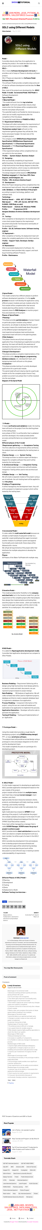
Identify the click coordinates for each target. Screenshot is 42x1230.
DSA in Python (7, 1173)
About (22, 1218)
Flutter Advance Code (27, 1176)
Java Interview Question (9, 1183)
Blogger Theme (14, 1221)
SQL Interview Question (24, 1193)
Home (3, 23)
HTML (5, 1180)
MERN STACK (6, 1187)
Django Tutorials (7, 1176)
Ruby (14, 1193)
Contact (31, 1218)
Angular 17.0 (6, 1170)
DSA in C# (32, 1170)
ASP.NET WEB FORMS (27, 1163)
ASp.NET (5, 1166)
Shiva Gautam (6, 31)
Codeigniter (24, 1170)
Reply (9, 1080)
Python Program (24, 1190)
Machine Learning (18, 1187)
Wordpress (29, 1197)
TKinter (36, 1193)
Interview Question (22, 1180)
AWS (12, 1166)
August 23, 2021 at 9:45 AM (14, 987)
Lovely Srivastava (14, 985)
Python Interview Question (10, 1190)
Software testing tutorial (13, 23)
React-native (6, 1193)
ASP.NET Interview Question (11, 1163)
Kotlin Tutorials (33, 1183)
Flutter (16, 1176)
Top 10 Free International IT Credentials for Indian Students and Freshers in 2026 (25, 1148)
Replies (11, 1083)
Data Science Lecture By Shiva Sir (22, 1173)
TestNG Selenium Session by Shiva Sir (13, 1197)
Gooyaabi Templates (32, 1221)
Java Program (23, 1183)
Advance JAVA (20, 1166)
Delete (13, 1080)
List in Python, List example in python (23, 1130)
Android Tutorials (31, 1166)
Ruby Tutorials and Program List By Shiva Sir (25, 1139)
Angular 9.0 (15, 1170)
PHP (26, 1187)
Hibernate (12, 1180)
